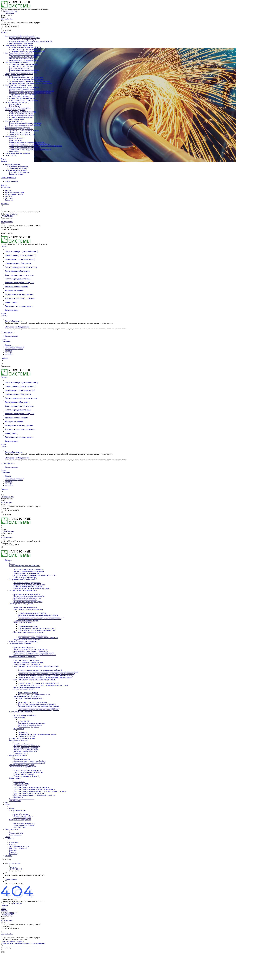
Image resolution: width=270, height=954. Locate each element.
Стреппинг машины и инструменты (18, 85)
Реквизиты (9, 200)
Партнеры (8, 198)
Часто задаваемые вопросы (14, 192)
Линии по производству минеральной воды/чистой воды (29, 144)
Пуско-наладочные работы (18, 166)
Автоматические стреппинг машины (22, 89)
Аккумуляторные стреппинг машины (22, 95)
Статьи (4, 185)
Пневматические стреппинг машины (22, 98)
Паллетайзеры (14, 106)
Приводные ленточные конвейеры (21, 115)
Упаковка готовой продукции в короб (19, 129)
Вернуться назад (7, 903)
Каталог (4, 32)
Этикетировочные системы (19, 68)
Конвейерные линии (16, 119)
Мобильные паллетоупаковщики (21, 43)
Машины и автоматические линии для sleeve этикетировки (30, 83)
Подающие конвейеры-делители (21, 117)
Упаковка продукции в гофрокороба (22, 134)
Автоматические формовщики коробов (23, 49)
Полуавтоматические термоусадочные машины (26, 77)
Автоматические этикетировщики (21, 66)
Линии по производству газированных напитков (27, 142)
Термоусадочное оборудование (16, 76)
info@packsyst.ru (7, 19)
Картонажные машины (13, 121)
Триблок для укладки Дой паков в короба (24, 131)
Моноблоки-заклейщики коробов (21, 58)
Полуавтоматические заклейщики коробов (24, 55)
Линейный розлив (15, 140)
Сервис (4, 161)
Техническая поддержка (18, 168)
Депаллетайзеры (15, 104)
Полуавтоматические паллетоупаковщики (24, 38)
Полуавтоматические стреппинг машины (24, 87)
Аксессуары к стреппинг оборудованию (23, 100)
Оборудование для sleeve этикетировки (19, 74)
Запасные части (10, 155)
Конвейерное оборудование (15, 110)
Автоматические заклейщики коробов (23, 57)
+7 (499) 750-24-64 (10, 11)
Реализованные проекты (14, 194)
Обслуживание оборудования (16, 170)
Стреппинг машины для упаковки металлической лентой (30, 93)
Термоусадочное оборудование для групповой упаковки (29, 81)
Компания (4, 905)
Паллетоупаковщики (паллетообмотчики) (20, 36)
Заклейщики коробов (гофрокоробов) (18, 53)
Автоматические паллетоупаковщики (22, 40)
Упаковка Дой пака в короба (19, 132)
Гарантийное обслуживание (19, 172)
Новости (8, 190)
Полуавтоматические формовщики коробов (25, 47)
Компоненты (14, 151)
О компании (5, 187)
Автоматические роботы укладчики (18, 108)
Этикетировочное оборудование (17, 62)
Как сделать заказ (11, 181)
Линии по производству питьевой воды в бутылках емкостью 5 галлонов (35, 146)
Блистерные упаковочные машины (17, 153)
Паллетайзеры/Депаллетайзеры (16, 102)
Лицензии (8, 196)
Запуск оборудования (13, 164)
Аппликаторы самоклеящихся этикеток (23, 64)
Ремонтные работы (16, 174)
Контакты (5, 204)
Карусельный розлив (16, 138)
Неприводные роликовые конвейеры (22, 112)
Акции (3, 159)
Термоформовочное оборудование (17, 127)
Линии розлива (11, 136)
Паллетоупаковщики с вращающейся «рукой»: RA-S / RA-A (30, 41)
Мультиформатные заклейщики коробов (23, 60)
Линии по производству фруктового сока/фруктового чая (30, 149)
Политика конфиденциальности (12, 941)
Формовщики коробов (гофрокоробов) (19, 45)
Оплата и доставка (8, 178)
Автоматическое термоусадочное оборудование (26, 79)
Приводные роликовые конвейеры (21, 113)
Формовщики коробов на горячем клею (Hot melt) (27, 51)
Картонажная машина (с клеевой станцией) (25, 125)
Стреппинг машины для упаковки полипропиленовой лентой (31, 91)
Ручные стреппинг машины (19, 96)
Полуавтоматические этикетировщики (23, 72)
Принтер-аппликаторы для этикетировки (24, 70)
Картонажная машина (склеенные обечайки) (25, 123)
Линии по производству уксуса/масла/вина (24, 148)
